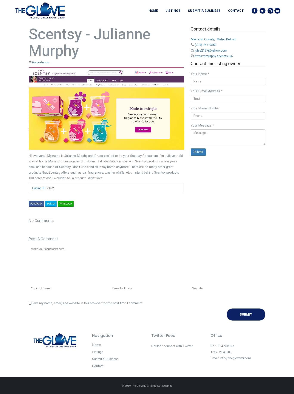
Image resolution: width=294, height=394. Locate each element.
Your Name (200, 74)
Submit (198, 152)
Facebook (36, 204)
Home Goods (40, 62)
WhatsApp (65, 204)
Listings (97, 352)
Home (96, 345)
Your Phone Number (205, 108)
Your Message (202, 125)
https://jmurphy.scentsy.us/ (214, 56)
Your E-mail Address (207, 91)
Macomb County (202, 39)
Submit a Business (105, 359)
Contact (98, 366)
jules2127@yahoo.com (211, 50)
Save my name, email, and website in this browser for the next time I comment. (87, 303)
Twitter (51, 204)
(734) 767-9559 (205, 45)
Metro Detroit (226, 39)
